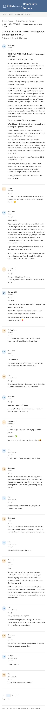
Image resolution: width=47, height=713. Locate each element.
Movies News (8, 14)
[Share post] (8, 50)
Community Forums (22, 6)
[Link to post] (12, 50)
